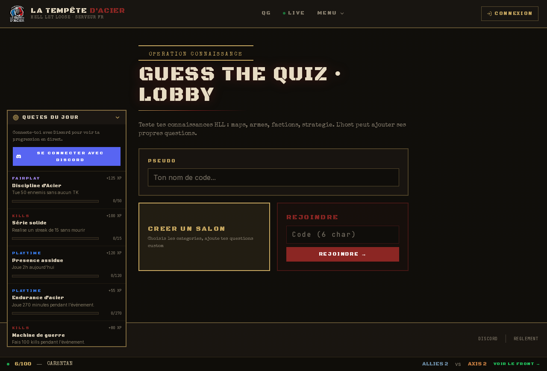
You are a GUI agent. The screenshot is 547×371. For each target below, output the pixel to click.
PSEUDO (162, 161)
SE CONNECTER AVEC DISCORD (70, 156)
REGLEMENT (526, 339)
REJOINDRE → (343, 254)
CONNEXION (513, 14)
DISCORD (488, 339)
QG (266, 13)
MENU (327, 13)
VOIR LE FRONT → (517, 363)
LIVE (296, 13)
